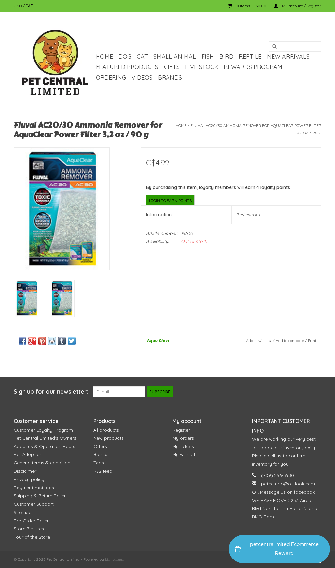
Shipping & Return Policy (40, 496)
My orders (183, 438)
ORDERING (111, 77)
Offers (100, 446)
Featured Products (127, 67)
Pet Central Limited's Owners (45, 438)
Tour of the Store (32, 537)
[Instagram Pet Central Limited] (316, 391)
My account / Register (301, 5)
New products (108, 438)
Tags (98, 463)
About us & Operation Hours (44, 446)
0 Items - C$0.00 (251, 5)
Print (312, 340)
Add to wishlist (259, 340)
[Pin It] (42, 341)
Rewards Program (253, 67)
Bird (226, 56)
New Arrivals (288, 56)
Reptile (250, 56)
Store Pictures (29, 529)
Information (159, 215)
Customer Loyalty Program (43, 430)
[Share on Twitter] (72, 341)
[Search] (274, 46)
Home (104, 56)
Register (181, 430)
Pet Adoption (28, 454)
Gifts (172, 67)
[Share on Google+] (32, 341)
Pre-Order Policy (32, 521)
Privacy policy (29, 479)
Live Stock (201, 67)
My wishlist (183, 454)
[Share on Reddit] (52, 341)
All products (106, 430)
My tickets (183, 446)
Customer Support (34, 504)
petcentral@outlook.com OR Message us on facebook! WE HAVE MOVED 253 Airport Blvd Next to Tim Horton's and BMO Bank (284, 500)
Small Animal (174, 56)
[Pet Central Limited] (54, 62)
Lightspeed (114, 559)
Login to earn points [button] (170, 200)
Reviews (248, 215)
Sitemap (23, 512)
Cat (142, 56)
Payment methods (34, 487)
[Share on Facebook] (22, 341)
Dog (124, 56)
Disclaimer (25, 471)
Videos (142, 77)
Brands (170, 77)
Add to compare (290, 340)
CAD (30, 5)
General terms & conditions (43, 463)
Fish (208, 56)
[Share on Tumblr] (62, 341)
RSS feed (102, 471)
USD (18, 5)
